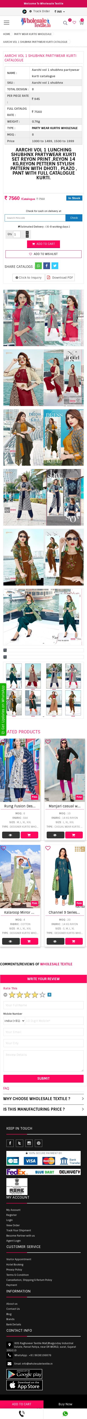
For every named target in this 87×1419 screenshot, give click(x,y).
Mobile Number (12, 1013)
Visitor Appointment (18, 1259)
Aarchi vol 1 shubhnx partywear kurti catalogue (35, 42)
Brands (10, 1319)
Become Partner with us (20, 1235)
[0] (74, 22)
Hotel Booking (14, 1264)
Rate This (10, 988)
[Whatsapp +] (38, 265)
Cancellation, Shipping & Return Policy (29, 1280)
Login (9, 1220)
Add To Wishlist (45, 254)
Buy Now (65, 1404)
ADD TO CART (21, 1404)
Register (11, 1215)
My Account (13, 1210)
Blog (8, 1314)
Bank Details (13, 1324)
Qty (10, 234)
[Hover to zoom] (43, 318)
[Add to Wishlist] (3, 741)
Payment (11, 1285)
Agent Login (13, 1240)
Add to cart (45, 244)
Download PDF (62, 277)
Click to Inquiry (30, 277)
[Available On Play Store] (24, 11)
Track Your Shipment (18, 1230)
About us (12, 1304)
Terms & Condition (17, 1275)
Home (6, 34)
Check (74, 218)
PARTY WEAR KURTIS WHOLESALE (33, 34)
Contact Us (13, 1309)
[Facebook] (46, 265)
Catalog (11, 835)
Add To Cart (29, 835)
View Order (13, 1225)
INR (59, 11)
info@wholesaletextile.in (37, 1363)
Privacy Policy (14, 1269)
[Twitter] (55, 265)
